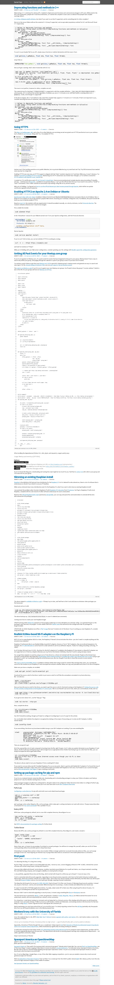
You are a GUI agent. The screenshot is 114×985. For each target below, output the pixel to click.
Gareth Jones (56, 624)
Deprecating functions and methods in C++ (36, 7)
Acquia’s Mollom (26, 880)
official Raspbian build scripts (30, 495)
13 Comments (45, 636)
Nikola (36, 895)
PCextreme (70, 490)
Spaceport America (19, 946)
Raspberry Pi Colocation (57, 490)
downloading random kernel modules (49, 656)
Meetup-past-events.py (20, 448)
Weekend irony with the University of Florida (37, 911)
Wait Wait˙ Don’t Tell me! (44, 917)
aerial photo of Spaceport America (29, 959)
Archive (26, 2)
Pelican (71, 895)
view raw (97, 448)
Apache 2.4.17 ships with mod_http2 (24, 197)
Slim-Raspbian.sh (19, 596)
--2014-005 (42, 883)
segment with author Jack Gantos (66, 917)
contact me (79, 472)
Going (21, 127)
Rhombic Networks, (40, 983)
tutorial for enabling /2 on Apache (31, 175)
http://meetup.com (56, 464)
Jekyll (60, 895)
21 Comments (44, 479)
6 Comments (44, 194)
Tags (30, 2)
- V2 (28, 646)
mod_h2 (22, 203)
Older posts (96, 966)
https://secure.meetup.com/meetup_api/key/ (60, 466)
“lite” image (44, 629)
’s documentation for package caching (29, 824)
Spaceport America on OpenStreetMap (34, 939)
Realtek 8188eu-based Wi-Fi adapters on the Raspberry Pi (44, 634)
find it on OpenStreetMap (89, 946)
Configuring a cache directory (22, 791)
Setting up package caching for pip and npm (37, 772)
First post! (19, 856)
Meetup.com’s (44, 263)
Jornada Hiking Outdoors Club (35, 265)
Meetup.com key (45, 270)
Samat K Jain (31, 971)
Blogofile (65, 895)
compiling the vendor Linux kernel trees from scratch (77, 656)
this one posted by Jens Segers (28, 769)
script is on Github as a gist (24, 268)
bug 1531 (32, 182)
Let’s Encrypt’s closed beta (45, 180)
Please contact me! (45, 980)
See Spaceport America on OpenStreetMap (26, 963)
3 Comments (44, 129)
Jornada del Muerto (62, 948)
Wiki (42, 2)
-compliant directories (67, 784)
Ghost (70, 892)
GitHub (34, 448)
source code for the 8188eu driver (26, 663)
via (62, 925)
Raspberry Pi (55, 482)
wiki (32, 132)
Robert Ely (31, 623)
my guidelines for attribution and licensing (42, 972)
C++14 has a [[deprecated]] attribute (25, 19)
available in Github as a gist (34, 601)
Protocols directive (88, 203)
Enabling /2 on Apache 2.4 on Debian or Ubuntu (41, 191)
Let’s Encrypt (27, 134)
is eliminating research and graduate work (54, 929)
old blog (79, 906)
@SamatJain (36, 2)
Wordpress (77, 892)
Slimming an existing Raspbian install (33, 477)
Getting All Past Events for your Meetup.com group (40, 253)
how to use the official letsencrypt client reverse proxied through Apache (57, 186)
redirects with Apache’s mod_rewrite (27, 177)
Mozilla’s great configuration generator (84, 250)
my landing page (25, 132)
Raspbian (17, 482)
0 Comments (43, 10)
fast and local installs (30, 806)
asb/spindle (49, 495)
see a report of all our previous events (61, 265)
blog (18, 132)
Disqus (25, 903)
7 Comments (44, 256)
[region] (57, 359)
